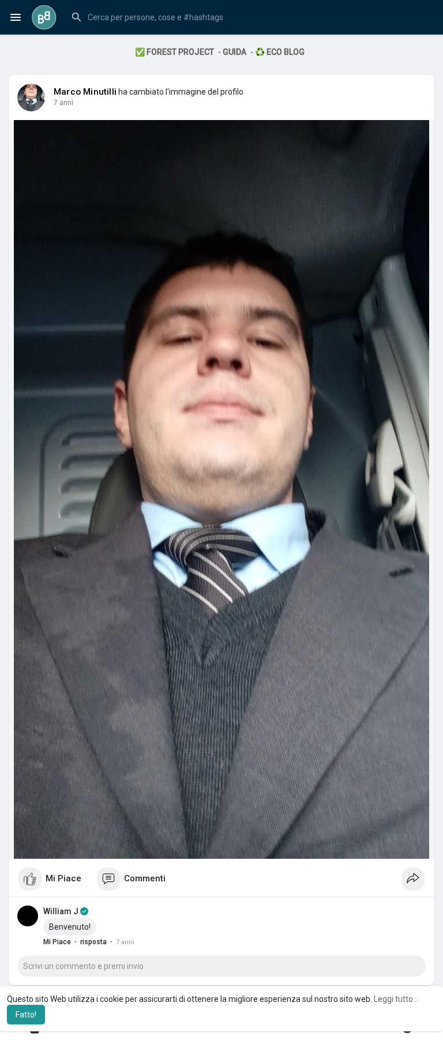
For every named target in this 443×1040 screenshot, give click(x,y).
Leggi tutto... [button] (396, 999)
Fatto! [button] (26, 1014)
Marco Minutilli (85, 92)
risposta (93, 942)
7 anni (63, 103)
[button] (249, 17)
